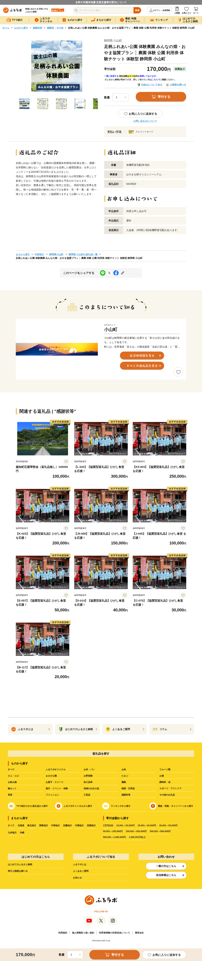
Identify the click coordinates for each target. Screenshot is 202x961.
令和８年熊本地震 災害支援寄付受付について (101, 2)
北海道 (21, 825)
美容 (10, 794)
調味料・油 (164, 782)
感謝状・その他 (55, 27)
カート (196, 13)
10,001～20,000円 (125, 825)
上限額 (177, 13)
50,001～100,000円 (113, 831)
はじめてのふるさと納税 (20, 864)
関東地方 (43, 825)
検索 (137, 10)
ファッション (52, 794)
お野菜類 (88, 775)
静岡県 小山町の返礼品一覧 (83, 254)
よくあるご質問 (81, 871)
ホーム (5, 27)
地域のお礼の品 (91, 788)
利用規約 (62, 932)
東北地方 (31, 825)
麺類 (124, 782)
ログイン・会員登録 (161, 10)
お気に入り (186, 13)
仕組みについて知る (151, 84)
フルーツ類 (164, 769)
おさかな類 (51, 775)
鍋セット (12, 788)
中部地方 (39, 254)
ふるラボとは (79, 864)
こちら (155, 79)
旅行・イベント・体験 (57, 788)
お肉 (124, 769)
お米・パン (89, 769)
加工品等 (88, 782)
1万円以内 (108, 825)
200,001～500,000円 (160, 831)
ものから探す (21, 27)
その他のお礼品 (167, 794)
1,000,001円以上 (137, 837)
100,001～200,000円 (136, 831)
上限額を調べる (178, 84)
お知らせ (77, 877)
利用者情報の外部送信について (114, 932)
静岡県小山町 (56, 254)
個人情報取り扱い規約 (83, 932)
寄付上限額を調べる (18, 871)
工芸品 (87, 794)
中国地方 (79, 825)
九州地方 (12, 832)
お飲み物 (12, 782)
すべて (11, 769)
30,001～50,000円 (168, 825)
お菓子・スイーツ (54, 782)
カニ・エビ (13, 775)
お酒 (161, 775)
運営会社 (139, 932)
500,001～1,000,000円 (114, 837)
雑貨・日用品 (128, 788)
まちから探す (23, 254)
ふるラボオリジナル (56, 769)
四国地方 (91, 825)
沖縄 (22, 832)
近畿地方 (67, 825)
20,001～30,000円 (147, 825)
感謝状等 (37, 27)
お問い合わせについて (145, 121)
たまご (125, 775)
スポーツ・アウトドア (170, 788)
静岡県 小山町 (113, 40)
